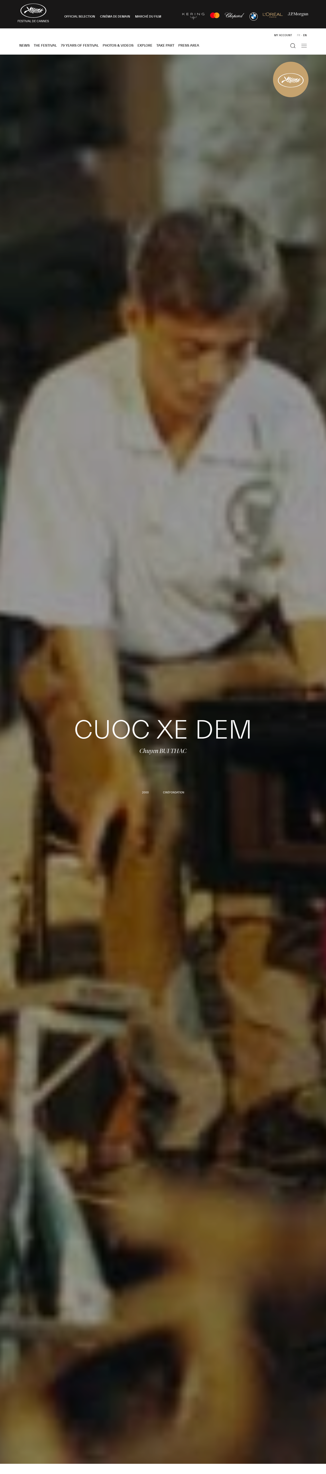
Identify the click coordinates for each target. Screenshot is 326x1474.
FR (298, 35)
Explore (144, 45)
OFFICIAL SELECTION (79, 16)
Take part (165, 45)
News (24, 45)
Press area (188, 45)
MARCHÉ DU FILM (148, 16)
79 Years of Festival (80, 45)
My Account (283, 35)
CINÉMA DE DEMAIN (115, 16)
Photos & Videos (118, 45)
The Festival (45, 45)
